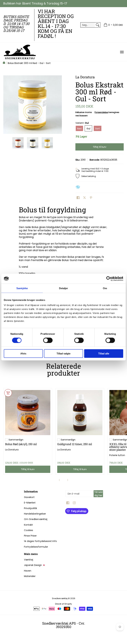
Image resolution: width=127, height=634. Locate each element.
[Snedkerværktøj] (19, 52)
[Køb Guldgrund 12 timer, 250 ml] (79, 412)
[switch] (48, 340)
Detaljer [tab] (63, 288)
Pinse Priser (30, 535)
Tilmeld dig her (98, 493)
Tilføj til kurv (99, 147)
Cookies (28, 530)
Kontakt (28, 524)
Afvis (23, 353)
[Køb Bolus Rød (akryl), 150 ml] (27, 412)
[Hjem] (4, 63)
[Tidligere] (5, 104)
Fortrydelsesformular (36, 546)
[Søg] (97, 24)
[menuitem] (113, 25)
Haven (27, 570)
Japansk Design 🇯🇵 (34, 565)
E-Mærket (30, 502)
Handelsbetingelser (35, 513)
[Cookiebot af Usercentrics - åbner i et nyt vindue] (108, 278)
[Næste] (59, 104)
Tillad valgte (63, 353)
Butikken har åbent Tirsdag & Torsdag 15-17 (35, 3)
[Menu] (122, 52)
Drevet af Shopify (63, 603)
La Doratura (12, 449)
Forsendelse (101, 112)
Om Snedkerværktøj (35, 519)
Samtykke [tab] (22, 288)
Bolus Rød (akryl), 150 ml (21, 444)
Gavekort (29, 497)
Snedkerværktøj (59, 598)
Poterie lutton (117, 455)
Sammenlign (16, 439)
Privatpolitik (30, 508)
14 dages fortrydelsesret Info (40, 541)
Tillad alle (103, 353)
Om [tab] (105, 288)
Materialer (30, 576)
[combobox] (88, 24)
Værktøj (28, 559)
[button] (78, 198)
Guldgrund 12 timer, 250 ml (74, 444)
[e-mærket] (78, 187)
